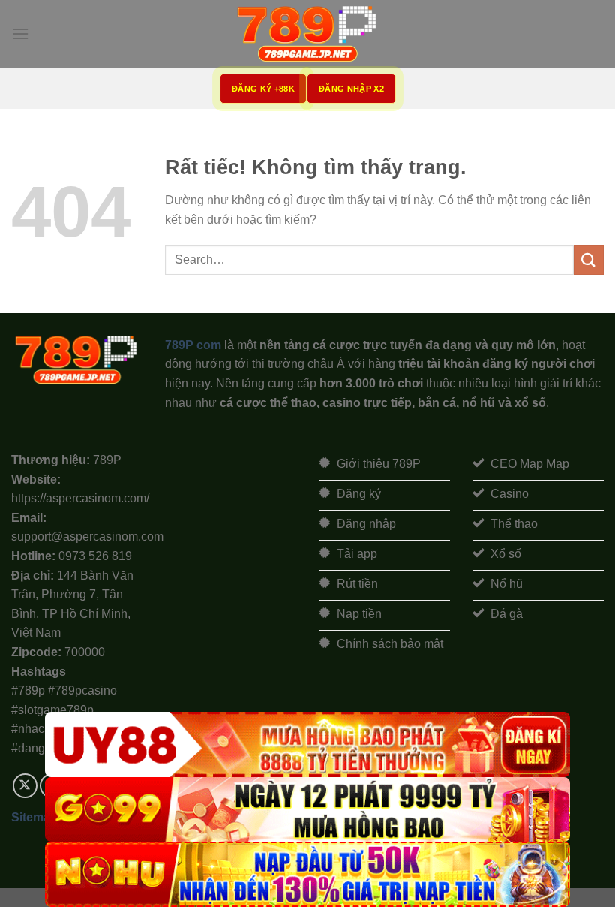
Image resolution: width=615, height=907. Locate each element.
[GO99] (307, 809)
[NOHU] (307, 874)
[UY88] (307, 744)
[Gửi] (589, 259)
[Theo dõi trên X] (25, 785)
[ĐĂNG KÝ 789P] (307, 34)
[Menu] (20, 33)
